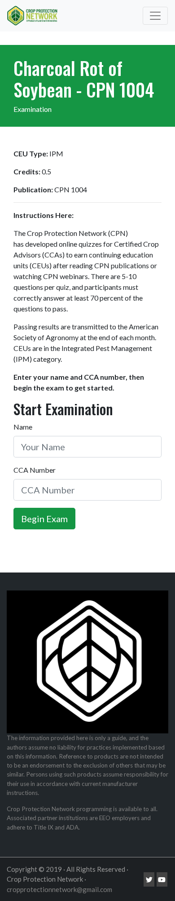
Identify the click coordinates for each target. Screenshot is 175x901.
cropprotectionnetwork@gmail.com (59, 889)
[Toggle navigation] (155, 16)
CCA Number (34, 470)
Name (22, 426)
